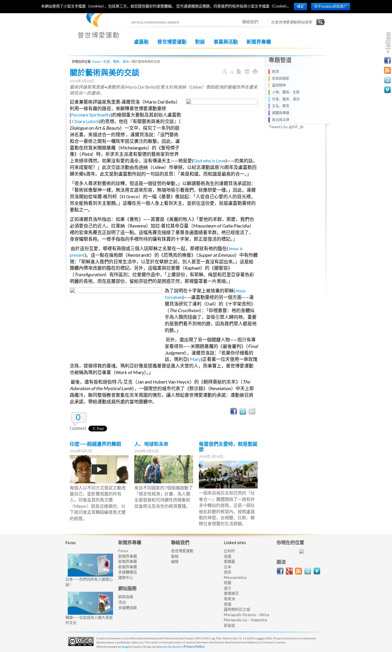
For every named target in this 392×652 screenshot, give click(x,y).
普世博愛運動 (172, 42)
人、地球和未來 (151, 444)
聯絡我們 (250, 21)
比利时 (229, 550)
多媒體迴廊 (127, 607)
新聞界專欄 (259, 42)
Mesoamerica (235, 577)
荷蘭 (227, 582)
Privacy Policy (194, 646)
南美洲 (229, 598)
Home (96, 61)
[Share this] (247, 72)
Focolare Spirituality (91, 114)
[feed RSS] (298, 571)
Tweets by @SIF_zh (286, 126)
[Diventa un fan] (280, 571)
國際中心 (125, 577)
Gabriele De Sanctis (169, 646)
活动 (122, 602)
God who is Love (209, 160)
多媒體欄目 (127, 572)
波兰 (227, 588)
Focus (123, 550)
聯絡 (174, 556)
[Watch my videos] (387, 89)
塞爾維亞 (231, 593)
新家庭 (229, 625)
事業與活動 (226, 42)
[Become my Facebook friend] (387, 60)
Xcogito (126, 646)
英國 (227, 556)
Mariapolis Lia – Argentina (245, 620)
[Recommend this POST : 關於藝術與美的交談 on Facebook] (233, 411)
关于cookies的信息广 (330, 7)
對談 (200, 42)
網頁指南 (125, 596)
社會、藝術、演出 (116, 61)
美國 (227, 604)
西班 (227, 572)
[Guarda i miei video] (316, 571)
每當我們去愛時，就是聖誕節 (228, 446)
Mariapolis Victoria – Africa (246, 614)
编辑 (174, 561)
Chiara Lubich (85, 121)
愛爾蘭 (229, 561)
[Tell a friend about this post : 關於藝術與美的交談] (252, 411)
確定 (300, 7)
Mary (195, 359)
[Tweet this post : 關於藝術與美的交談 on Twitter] (242, 411)
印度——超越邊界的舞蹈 (95, 444)
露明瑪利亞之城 (237, 609)
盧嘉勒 (141, 42)
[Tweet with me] (307, 571)
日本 (227, 567)
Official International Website (98, 26)
